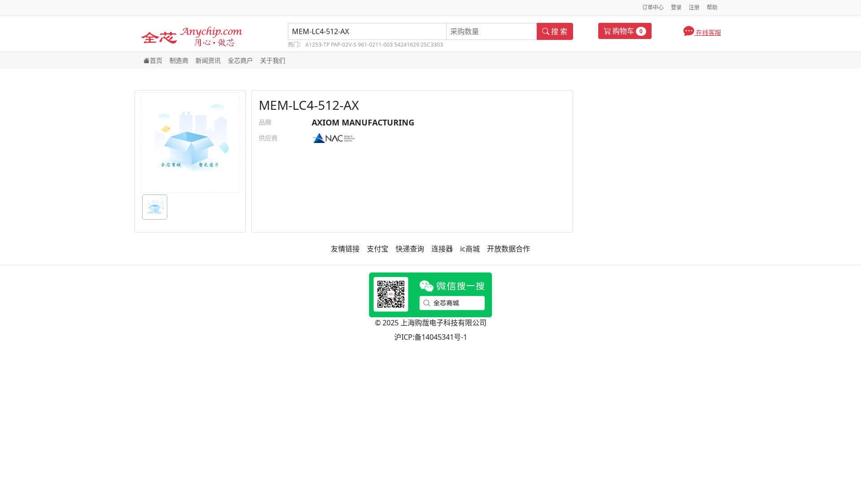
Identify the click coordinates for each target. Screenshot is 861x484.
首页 (156, 60)
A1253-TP (317, 44)
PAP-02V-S (344, 44)
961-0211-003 (375, 44)
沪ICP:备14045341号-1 (430, 337)
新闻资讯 (208, 60)
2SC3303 (432, 44)
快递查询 (410, 249)
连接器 (442, 249)
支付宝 (377, 249)
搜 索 (558, 31)
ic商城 (470, 249)
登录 (676, 7)
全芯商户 (240, 60)
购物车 (627, 31)
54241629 (406, 44)
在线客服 (707, 32)
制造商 (179, 60)
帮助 (712, 7)
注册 (694, 7)
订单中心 (653, 7)
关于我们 (272, 60)
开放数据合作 (508, 249)
